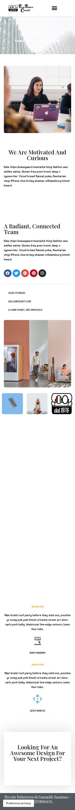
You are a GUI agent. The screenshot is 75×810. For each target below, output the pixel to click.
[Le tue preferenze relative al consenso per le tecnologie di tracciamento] (18, 803)
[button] (54, 8)
